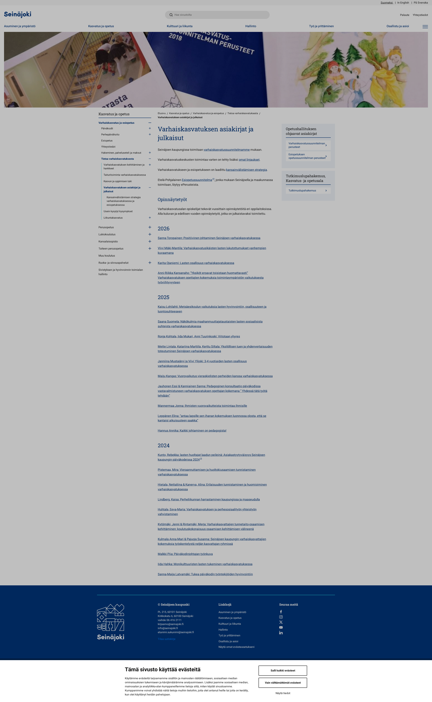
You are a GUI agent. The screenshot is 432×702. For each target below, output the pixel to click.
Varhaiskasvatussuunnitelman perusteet (307, 145)
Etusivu (162, 113)
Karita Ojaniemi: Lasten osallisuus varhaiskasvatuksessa (196, 263)
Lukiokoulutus (107, 234)
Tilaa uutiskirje (167, 639)
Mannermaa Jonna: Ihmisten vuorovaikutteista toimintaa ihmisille (202, 406)
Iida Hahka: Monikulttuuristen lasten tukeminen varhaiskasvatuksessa (205, 564)
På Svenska (421, 3)
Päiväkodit (107, 128)
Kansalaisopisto (108, 242)
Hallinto (250, 26)
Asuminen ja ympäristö (19, 26)
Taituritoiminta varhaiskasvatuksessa (125, 175)
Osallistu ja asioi (398, 26)
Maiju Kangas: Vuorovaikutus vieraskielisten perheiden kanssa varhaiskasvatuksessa (215, 376)
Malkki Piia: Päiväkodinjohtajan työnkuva (185, 554)
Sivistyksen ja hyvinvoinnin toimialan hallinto (121, 272)
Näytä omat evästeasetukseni (236, 647)
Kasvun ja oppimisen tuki (118, 181)
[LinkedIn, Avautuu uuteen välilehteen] (307, 632)
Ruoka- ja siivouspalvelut (113, 263)
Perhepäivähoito (110, 134)
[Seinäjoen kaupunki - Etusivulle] (17, 15)
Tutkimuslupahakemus (302, 190)
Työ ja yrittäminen (321, 26)
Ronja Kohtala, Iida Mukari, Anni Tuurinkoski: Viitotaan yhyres (199, 336)
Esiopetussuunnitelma (197, 180)
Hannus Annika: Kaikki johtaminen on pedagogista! (192, 430)
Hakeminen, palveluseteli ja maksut (121, 153)
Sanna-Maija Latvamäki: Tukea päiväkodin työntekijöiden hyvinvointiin (205, 574)
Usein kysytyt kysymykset (118, 211)
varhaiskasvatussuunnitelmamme (227, 150)
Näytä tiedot (283, 693)
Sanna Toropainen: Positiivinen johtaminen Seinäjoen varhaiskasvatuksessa (209, 238)
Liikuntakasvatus (113, 218)
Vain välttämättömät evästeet (283, 683)
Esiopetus (107, 140)
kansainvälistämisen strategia (246, 170)
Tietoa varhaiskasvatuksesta (117, 159)
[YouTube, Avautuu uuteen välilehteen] (307, 627)
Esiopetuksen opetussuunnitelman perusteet (307, 156)
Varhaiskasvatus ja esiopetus (116, 123)
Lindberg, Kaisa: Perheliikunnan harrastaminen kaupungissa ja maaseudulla (209, 499)
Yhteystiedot (420, 15)
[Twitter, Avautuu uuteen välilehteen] (307, 622)
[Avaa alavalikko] (149, 123)
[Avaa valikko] (425, 27)
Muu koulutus (107, 256)
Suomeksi (387, 3)
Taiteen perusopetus (111, 249)
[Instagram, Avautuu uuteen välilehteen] (307, 617)
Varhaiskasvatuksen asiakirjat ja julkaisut (122, 189)
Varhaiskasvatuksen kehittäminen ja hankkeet (124, 166)
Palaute (404, 15)
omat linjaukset (249, 159)
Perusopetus (106, 227)
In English (403, 3)
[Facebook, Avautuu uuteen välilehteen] (307, 611)
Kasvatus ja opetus (101, 26)
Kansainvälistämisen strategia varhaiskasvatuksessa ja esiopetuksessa (124, 201)
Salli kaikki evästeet (283, 671)
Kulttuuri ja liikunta (180, 26)
